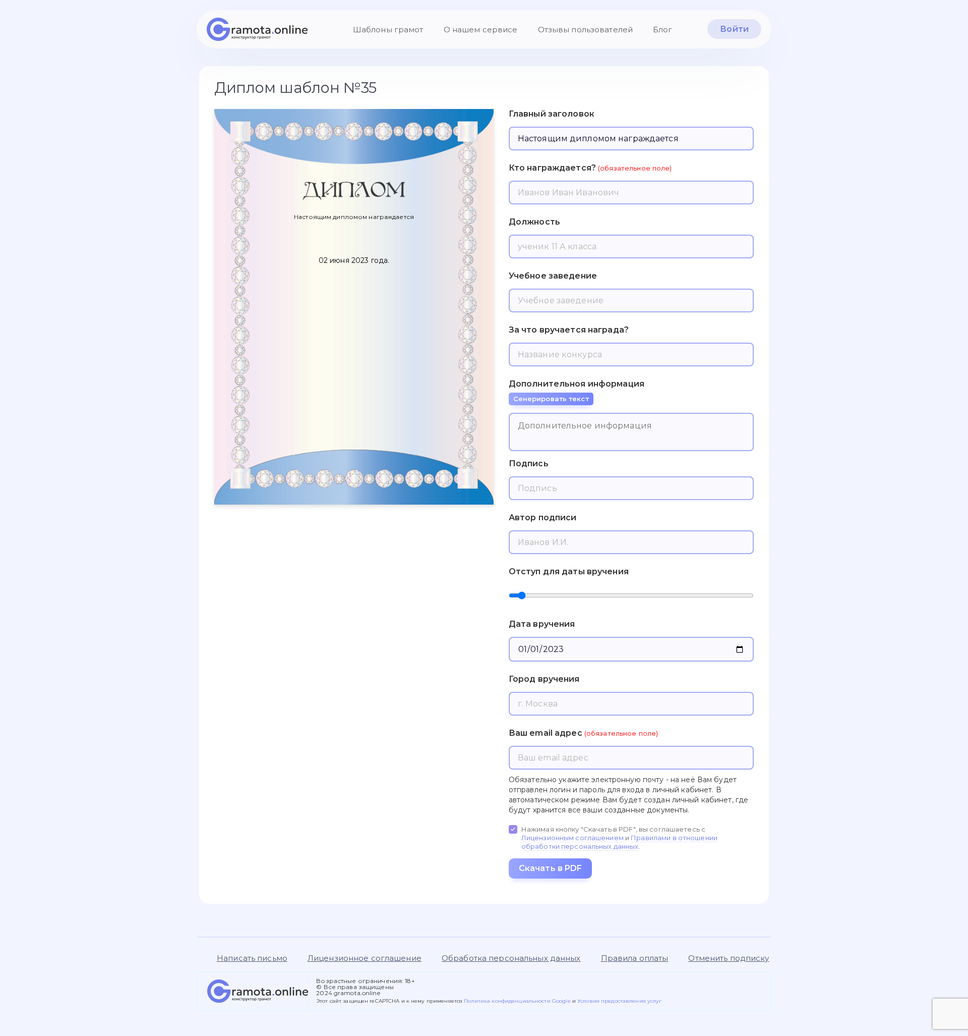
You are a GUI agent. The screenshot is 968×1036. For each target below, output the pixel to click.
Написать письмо (252, 958)
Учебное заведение (553, 276)
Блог (663, 29)
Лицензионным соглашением (572, 838)
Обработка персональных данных (511, 958)
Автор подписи (543, 517)
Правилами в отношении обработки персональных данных (619, 842)
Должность (534, 222)
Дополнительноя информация (576, 391)
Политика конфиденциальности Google (518, 1001)
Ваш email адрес (545, 733)
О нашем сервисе (481, 29)
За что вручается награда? (569, 330)
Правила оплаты (635, 958)
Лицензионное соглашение (364, 958)
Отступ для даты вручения (569, 571)
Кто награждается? (552, 168)
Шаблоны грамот (388, 29)
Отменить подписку (728, 958)
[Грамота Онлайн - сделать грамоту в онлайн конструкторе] (257, 29)
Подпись (529, 463)
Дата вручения (542, 624)
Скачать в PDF (550, 868)
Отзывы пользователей (585, 29)
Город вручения (544, 679)
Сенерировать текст (551, 399)
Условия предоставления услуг (619, 1001)
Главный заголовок (551, 114)
